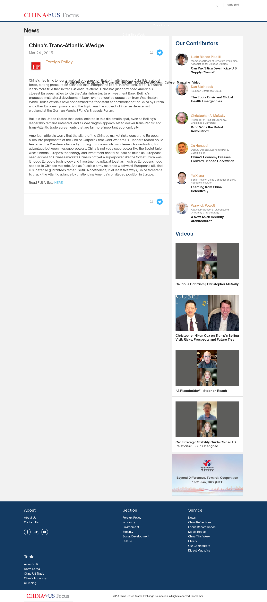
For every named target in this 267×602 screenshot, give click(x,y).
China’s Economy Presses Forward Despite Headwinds (212, 159)
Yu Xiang (197, 175)
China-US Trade (34, 573)
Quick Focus (161, 25)
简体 (230, 4)
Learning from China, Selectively (206, 189)
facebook (27, 532)
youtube (44, 532)
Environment (110, 82)
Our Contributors (133, 72)
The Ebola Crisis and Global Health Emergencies (212, 99)
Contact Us (31, 522)
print (151, 52)
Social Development (148, 82)
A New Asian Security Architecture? (207, 219)
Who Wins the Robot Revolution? (207, 129)
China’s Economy (35, 578)
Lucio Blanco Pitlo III (206, 57)
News (161, 15)
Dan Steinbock (202, 87)
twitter (36, 532)
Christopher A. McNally (208, 116)
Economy (93, 82)
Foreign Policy (75, 82)
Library (192, 541)
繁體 (236, 4)
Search (216, 5)
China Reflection (133, 62)
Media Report (133, 44)
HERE (58, 182)
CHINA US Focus (51, 15)
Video (196, 82)
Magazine (183, 82)
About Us (30, 517)
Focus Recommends (133, 53)
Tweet (160, 52)
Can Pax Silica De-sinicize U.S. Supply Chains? (214, 70)
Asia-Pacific (31, 564)
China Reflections (199, 522)
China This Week (134, 34)
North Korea (32, 569)
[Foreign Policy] (36, 65)
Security (127, 82)
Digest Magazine (199, 550)
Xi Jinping (30, 583)
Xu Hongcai (199, 146)
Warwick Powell (203, 205)
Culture (170, 82)
